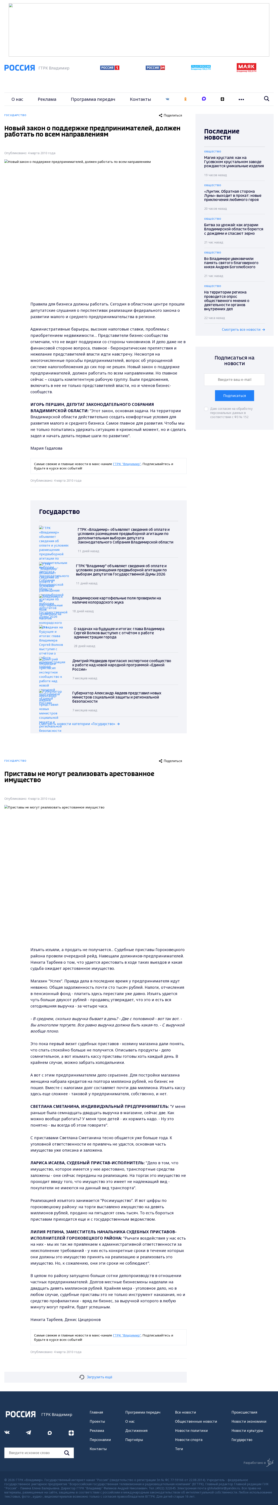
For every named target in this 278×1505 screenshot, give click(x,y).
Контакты (140, 99)
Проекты (97, 1421)
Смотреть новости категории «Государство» (77, 723)
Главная (96, 1412)
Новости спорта (188, 1439)
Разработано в (254, 1463)
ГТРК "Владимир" (127, 464)
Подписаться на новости (235, 361)
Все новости (185, 1412)
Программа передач (93, 99)
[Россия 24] (155, 68)
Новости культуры (247, 1430)
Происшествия (244, 1412)
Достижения (136, 1430)
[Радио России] (201, 69)
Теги (179, 1448)
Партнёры (134, 1439)
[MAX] (204, 99)
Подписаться (234, 395)
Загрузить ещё (99, 1377)
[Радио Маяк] (246, 71)
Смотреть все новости (241, 329)
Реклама (47, 99)
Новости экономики (249, 1421)
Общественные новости (196, 1421)
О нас (17, 99)
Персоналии (100, 1439)
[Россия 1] (109, 68)
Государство (242, 1439)
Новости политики (191, 1430)
